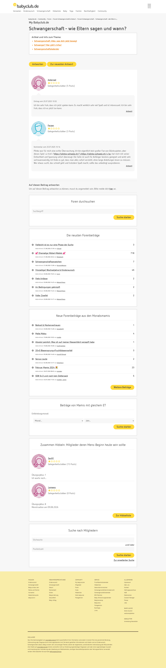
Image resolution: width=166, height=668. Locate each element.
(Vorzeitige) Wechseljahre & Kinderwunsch (55, 270)
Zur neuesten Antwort (61, 64)
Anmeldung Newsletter (131, 621)
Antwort (129, 111)
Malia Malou (40, 334)
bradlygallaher (61, 346)
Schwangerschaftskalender (46, 49)
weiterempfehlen (129, 613)
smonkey (59, 371)
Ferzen (51, 126)
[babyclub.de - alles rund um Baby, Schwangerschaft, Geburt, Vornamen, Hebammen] (26, 7)
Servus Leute (41, 359)
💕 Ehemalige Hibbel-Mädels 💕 (50, 253)
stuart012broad (61, 354)
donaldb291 (60, 329)
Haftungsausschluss (55, 651)
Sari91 (51, 458)
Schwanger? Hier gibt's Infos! (48, 45)
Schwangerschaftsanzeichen (48, 262)
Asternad (52, 80)
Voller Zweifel (41, 296)
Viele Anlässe (41, 279)
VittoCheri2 (60, 363)
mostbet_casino (61, 379)
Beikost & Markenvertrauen (47, 325)
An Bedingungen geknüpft (47, 287)
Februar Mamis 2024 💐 (46, 368)
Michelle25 (60, 257)
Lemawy (52, 487)
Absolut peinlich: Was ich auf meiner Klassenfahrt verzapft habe (64, 342)
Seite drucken (128, 611)
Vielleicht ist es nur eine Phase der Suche (54, 245)
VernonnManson (61, 265)
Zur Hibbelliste (123, 515)
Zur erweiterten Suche (124, 560)
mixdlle (59, 337)
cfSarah (59, 248)
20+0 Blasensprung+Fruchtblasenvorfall (53, 351)
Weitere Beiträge (122, 387)
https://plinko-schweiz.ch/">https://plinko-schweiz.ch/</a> (82, 154)
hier (111, 189)
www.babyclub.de (50, 640)
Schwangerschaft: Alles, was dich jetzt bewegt (55, 41)
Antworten (37, 64)
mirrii (58, 274)
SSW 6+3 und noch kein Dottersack (51, 376)
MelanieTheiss (61, 282)
